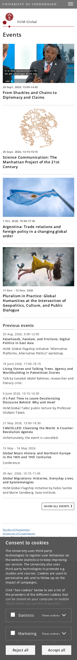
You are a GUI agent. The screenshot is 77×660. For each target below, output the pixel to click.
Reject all (20, 650)
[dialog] (38, 598)
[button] (70, 4)
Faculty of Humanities (16, 529)
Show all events (56, 506)
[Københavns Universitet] (8, 20)
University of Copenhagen (19, 533)
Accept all (56, 650)
